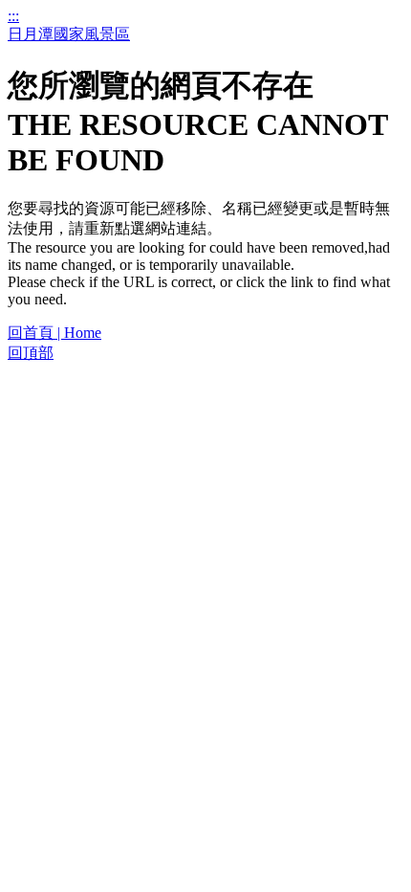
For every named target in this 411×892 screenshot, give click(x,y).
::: (13, 16)
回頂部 (31, 353)
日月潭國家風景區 (69, 34)
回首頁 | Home (54, 332)
